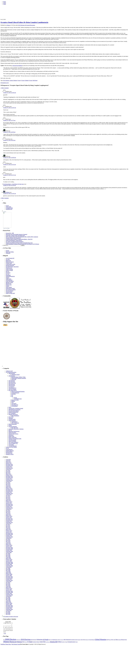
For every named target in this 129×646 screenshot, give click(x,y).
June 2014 (8, 483)
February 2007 (9, 588)
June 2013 (8, 497)
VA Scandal (11, 444)
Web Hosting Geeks (16, 644)
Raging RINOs (9, 451)
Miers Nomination (15, 415)
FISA (84, 639)
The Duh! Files (9, 453)
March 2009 (8, 558)
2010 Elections (12, 380)
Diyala (15, 397)
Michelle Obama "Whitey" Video (18, 377)
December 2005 (9, 605)
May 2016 (8, 472)
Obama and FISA (12, 432)
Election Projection (10, 265)
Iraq (12, 396)
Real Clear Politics (10, 251)
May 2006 (8, 599)
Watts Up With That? (10, 293)
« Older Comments (5, 87)
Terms (4, 4)
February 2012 (9, 516)
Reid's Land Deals (12, 437)
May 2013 (8, 498)
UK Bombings (14, 406)
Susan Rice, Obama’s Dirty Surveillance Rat (15, 235)
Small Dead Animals (10, 288)
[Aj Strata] (7, 227)
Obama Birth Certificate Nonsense (18, 378)
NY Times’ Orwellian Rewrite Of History (15, 241)
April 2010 (8, 542)
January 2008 (9, 575)
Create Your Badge (6, 228)
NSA (126, 639)
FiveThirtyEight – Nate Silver (12, 266)
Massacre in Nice (15, 400)
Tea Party (63, 641)
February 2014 (9, 488)
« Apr (4, 633)
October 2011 (9, 521)
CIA (51, 639)
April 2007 (8, 586)
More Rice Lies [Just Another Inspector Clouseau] (16, 234)
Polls (30, 642)
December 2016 (9, 464)
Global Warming (12, 420)
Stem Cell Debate (12, 441)
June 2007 (8, 583)
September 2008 (9, 565)
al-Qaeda (45, 639)
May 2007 (8, 585)
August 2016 (8, 469)
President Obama (35, 641)
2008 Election (10, 639)
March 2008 (8, 573)
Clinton (58, 639)
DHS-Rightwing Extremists (14, 409)
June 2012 (8, 511)
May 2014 (8, 484)
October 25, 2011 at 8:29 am (9, 132)
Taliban (60, 641)
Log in (7, 205)
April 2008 (8, 571)
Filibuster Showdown (13, 414)
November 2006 (9, 592)
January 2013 (9, 503)
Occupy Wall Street (33, 80)
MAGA (10, 430)
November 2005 (9, 606)
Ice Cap (7, 273)
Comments (9, 208)
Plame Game (11, 436)
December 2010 (9, 533)
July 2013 (8, 495)
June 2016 (8, 471)
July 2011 (8, 524)
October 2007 (9, 579)
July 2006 (8, 597)
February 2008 (9, 574)
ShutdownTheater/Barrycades (15, 438)
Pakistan (13, 401)
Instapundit (8, 275)
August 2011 (8, 523)
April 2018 (8, 459)
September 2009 (9, 551)
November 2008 (9, 563)
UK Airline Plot (14, 404)
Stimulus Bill (54, 642)
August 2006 (8, 596)
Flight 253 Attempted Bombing (18, 391)
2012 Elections (21, 25)
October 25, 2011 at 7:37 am (9, 120)
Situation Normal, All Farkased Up (13, 238)
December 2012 (9, 504)
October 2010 (9, 535)
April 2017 (8, 460)
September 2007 (9, 580)
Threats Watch (9, 292)
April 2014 (8, 486)
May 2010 (8, 541)
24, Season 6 (11, 386)
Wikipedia (8, 253)
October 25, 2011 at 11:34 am (9, 185)
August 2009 (8, 552)
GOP (108, 639)
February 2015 (9, 475)
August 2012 (8, 509)
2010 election (18, 639)
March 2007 (8, 587)
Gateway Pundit (9, 270)
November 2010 (9, 534)
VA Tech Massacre (13, 445)
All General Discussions (30, 25)
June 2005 (8, 612)
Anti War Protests (12, 389)
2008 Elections (12, 375)
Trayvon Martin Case (13, 443)
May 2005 (8, 614)
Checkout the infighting (17, 65)
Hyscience (8, 272)
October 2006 (9, 593)
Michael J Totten (9, 282)
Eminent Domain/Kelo (13, 412)
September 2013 (9, 493)
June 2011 (8, 526)
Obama (6, 641)
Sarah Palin (13, 379)
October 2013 (9, 492)
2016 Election (33, 639)
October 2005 (9, 608)
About (4, 2)
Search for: (5, 245)
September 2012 (9, 507)
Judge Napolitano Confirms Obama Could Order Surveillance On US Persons (22, 244)
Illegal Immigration (13, 424)
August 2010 (8, 538)
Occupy (19, 80)
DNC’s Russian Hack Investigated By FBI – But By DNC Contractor (22, 236)
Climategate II (14, 421)
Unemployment (71, 641)
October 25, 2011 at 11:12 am (9, 164)
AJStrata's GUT (9, 371)
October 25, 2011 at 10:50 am (9, 157)
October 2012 (9, 506)
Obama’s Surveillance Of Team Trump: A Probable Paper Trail (19, 242)
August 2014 (8, 481)
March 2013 (8, 500)
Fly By (7, 448)
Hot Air (7, 271)
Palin (23, 641)
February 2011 (9, 530)
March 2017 (8, 462)
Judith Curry (8, 278)
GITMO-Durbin (12, 419)
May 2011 (8, 527)
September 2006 (9, 594)
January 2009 (9, 561)
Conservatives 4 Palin (10, 264)
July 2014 (8, 482)
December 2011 (9, 518)
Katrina (10, 425)
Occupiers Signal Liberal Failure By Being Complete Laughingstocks (24, 22)
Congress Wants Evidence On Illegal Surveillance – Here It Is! (19, 239)
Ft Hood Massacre (15, 392)
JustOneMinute (9, 280)
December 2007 (9, 576)
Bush (49, 639)
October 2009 (9, 550)
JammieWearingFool (10, 276)
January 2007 (9, 590)
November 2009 (9, 548)
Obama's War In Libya (13, 433)
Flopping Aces (9, 267)
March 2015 (8, 474)
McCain (123, 639)
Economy (78, 639)
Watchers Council (9, 454)
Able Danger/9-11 (12, 387)
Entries (8, 206)
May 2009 (8, 556)
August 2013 (8, 494)
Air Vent (8, 259)
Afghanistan (39, 639)
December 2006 (9, 591)
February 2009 (9, 559)
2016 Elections (12, 385)
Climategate (54, 639)
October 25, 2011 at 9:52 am (9, 140)
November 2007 (9, 577)
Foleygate (11, 418)
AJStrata (8, 25)
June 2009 (8, 555)
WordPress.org (9, 209)
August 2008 (8, 567)
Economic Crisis (74, 639)
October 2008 (9, 564)
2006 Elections (12, 373)
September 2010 (9, 536)
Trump (66, 641)
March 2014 (8, 487)
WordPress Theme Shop (6, 644)
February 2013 (9, 501)
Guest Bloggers (9, 449)
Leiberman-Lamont (15, 374)
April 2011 (8, 528)
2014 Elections (12, 384)
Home (4, 1)
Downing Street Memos (14, 410)
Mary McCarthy (14, 427)
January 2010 (9, 546)
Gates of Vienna (9, 269)
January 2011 (9, 532)
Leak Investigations (13, 426)
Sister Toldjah (9, 287)
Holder (110, 639)
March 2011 (8, 529)
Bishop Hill (8, 260)
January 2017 (9, 463)
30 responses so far (5, 82)
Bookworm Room (10, 261)
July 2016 (8, 470)
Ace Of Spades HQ (10, 258)
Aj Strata (4, 211)
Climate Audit (9, 263)
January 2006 (9, 604)
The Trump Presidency (13, 442)
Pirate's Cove (8, 284)
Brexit (10, 407)
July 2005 (8, 611)
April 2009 (8, 557)
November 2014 (9, 477)
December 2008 (9, 562)
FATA (82, 639)
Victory (76, 641)
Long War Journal (10, 281)
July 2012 (8, 510)
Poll (28, 641)
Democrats (68, 639)
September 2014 (9, 480)
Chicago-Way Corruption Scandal (16, 408)
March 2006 (8, 602)
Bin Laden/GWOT (13, 390)
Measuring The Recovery (14, 431)
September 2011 (9, 522)
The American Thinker (11, 289)
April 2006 (8, 600)
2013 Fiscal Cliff (12, 383)
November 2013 (9, 491)
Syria (12, 402)
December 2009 (9, 547)
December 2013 (9, 489)
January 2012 (9, 517)
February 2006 (9, 603)
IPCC (112, 639)
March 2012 (8, 515)
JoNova (7, 277)
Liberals (119, 639)
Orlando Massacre (10, 450)
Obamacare (11, 435)
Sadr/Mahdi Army (18, 398)
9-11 (4, 639)
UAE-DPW (13, 403)
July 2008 (8, 568)
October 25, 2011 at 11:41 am (9, 193)
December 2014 (9, 476)
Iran (12, 395)
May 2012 (8, 512)
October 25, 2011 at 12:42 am (9, 92)
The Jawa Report (9, 290)
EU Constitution (12, 413)
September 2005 (9, 609)
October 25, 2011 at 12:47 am (9, 107)
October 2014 (9, 478)
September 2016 (9, 468)
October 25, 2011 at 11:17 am (9, 175)
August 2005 (8, 610)
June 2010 (8, 540)
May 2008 (8, 570)
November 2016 (9, 465)
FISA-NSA (11, 416)
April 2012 (8, 513)
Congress (61, 639)
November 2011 (9, 519)
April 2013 (8, 499)
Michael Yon (8, 283)
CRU (64, 639)
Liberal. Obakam (13, 80)
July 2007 (8, 582)
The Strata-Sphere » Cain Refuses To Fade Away (13, 184)
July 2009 (8, 553)
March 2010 (8, 544)
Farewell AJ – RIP (10, 233)
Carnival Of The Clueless (11, 447)
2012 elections (6, 80)
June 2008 (8, 569)
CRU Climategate (15, 422)
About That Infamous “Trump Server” (14, 240)
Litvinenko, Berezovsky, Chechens (16, 429)
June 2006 (8, 598)
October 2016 (9, 466)
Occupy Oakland (25, 80)
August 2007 (8, 581)
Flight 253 (87, 639)
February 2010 (9, 545)
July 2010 (8, 539)
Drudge (7, 250)
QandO (7, 286)
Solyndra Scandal (12, 439)
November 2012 (9, 505)
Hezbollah (13, 394)
